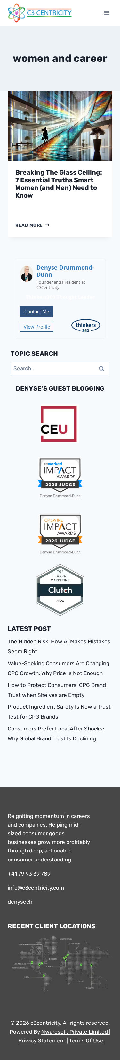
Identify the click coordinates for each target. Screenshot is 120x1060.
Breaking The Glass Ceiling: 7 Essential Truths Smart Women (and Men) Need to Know (58, 183)
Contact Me (36, 311)
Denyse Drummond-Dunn (65, 271)
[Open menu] (106, 13)
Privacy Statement (41, 1040)
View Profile (37, 326)
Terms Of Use (86, 1040)
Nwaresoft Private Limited (74, 1032)
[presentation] (60, 126)
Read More (32, 225)
